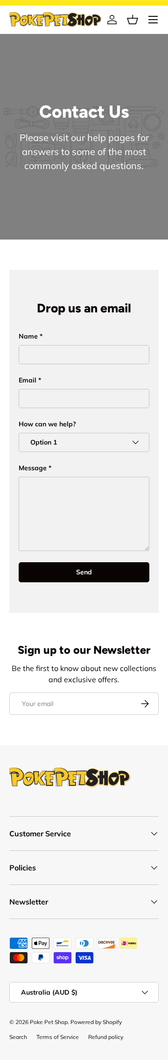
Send (84, 572)
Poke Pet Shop (49, 1021)
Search (18, 1036)
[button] (132, 19)
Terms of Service (57, 1036)
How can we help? (47, 424)
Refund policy (105, 1036)
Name (28, 336)
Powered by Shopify (96, 1021)
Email (27, 380)
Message (33, 468)
